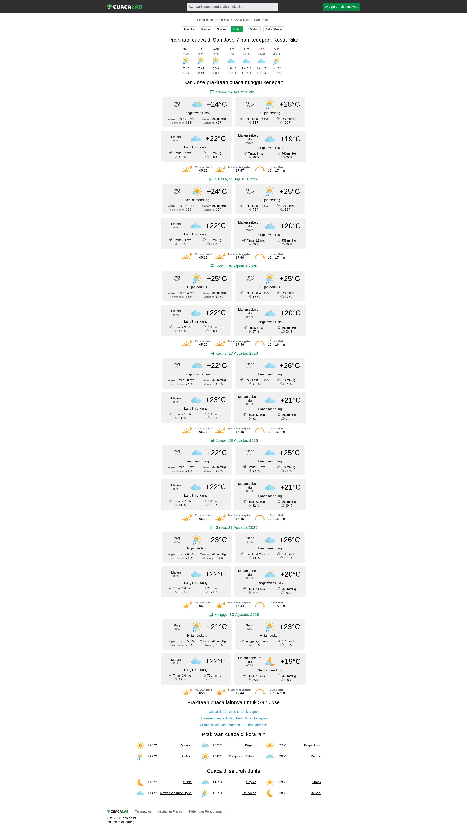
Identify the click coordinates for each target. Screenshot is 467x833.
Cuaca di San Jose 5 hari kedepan (234, 712)
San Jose (261, 20)
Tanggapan (143, 811)
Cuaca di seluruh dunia (212, 20)
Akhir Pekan (274, 29)
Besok (205, 29)
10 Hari (253, 29)
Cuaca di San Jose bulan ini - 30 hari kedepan (233, 725)
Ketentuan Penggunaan (206, 811)
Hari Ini (189, 29)
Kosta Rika (242, 20)
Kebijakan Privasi (170, 811)
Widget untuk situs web (341, 7)
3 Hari (221, 29)
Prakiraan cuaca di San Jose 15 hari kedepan (233, 718)
